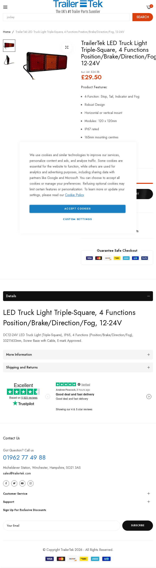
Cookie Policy (74, 195)
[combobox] (66, 17)
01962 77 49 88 (24, 457)
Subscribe (137, 525)
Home (6, 32)
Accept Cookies (77, 209)
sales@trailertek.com (17, 473)
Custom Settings (77, 219)
